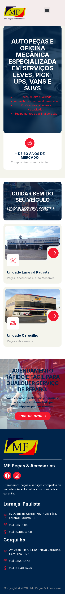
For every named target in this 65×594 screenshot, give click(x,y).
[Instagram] (17, 476)
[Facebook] (7, 476)
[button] (47, 10)
